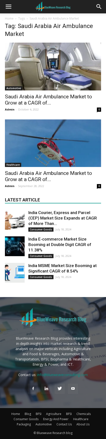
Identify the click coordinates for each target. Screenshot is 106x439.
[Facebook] (33, 389)
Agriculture (53, 414)
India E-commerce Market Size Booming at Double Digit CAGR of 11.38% (59, 244)
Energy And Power (56, 419)
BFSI (38, 414)
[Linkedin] (46, 389)
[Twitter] (60, 389)
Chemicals (83, 414)
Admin (10, 109)
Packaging (24, 424)
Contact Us (64, 424)
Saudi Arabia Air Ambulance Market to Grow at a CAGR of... (48, 100)
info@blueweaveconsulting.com (62, 374)
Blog (28, 414)
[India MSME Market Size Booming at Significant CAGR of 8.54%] (15, 273)
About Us (82, 424)
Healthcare (13, 164)
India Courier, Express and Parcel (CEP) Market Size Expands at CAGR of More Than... (62, 218)
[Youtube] (73, 389)
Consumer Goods (41, 229)
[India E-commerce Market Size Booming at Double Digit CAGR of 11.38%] (15, 246)
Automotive (13, 88)
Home (9, 18)
